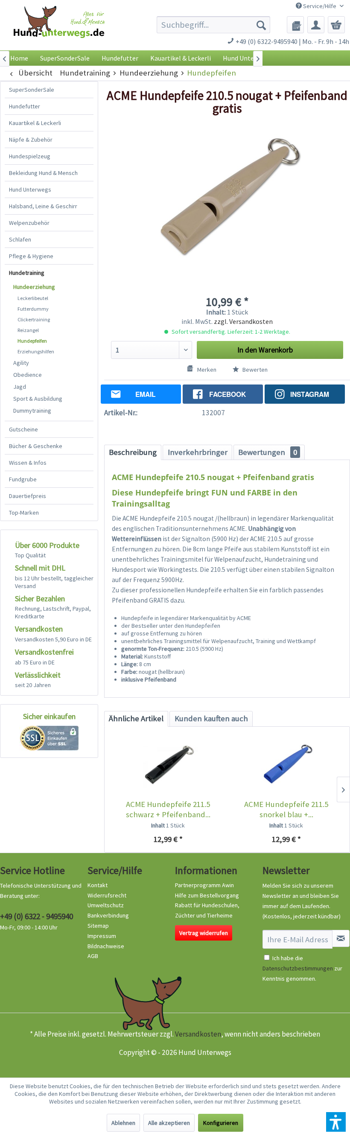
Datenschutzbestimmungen (297, 968)
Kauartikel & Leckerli (35, 123)
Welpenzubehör (29, 223)
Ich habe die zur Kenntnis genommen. (302, 968)
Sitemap (98, 925)
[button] (336, 1122)
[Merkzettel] (295, 24)
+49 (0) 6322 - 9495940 (36, 916)
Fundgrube (23, 479)
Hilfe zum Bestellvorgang (207, 895)
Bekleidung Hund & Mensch (43, 173)
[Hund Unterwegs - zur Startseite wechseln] (59, 30)
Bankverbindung (108, 915)
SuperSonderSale (31, 89)
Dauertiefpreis (27, 496)
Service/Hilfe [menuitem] (320, 6)
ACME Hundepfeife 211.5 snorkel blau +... (286, 809)
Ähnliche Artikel (136, 718)
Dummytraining (32, 410)
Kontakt (98, 885)
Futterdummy (33, 309)
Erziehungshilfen (36, 351)
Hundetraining (26, 273)
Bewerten (254, 369)
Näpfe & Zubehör (30, 139)
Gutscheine (23, 429)
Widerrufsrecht (107, 895)
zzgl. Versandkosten (243, 321)
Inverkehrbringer (198, 452)
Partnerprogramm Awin (204, 885)
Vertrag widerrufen (203, 933)
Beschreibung (133, 452)
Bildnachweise (106, 946)
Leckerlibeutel (33, 298)
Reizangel (28, 330)
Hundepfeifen (32, 341)
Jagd (19, 386)
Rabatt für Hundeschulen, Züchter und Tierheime (207, 910)
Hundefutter (24, 106)
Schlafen (20, 239)
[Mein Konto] (315, 24)
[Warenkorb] (336, 24)
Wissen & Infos (28, 462)
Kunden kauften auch (211, 718)
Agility (21, 363)
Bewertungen (267, 452)
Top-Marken (24, 512)
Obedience (27, 375)
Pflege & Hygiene (31, 256)
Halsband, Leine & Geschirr (43, 206)
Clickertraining (34, 319)
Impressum (102, 936)
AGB (93, 956)
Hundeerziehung (34, 287)
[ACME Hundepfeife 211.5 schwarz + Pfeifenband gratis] (168, 765)
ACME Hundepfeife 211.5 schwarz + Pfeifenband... (168, 809)
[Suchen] (261, 24)
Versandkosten (198, 1034)
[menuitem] (214, 24)
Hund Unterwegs (30, 189)
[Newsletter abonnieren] (341, 938)
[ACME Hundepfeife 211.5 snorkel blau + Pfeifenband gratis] (286, 765)
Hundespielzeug (29, 156)
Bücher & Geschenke (35, 446)
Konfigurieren (220, 1123)
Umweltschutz (106, 905)
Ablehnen (123, 1123)
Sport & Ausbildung (37, 398)
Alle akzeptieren (169, 1123)
